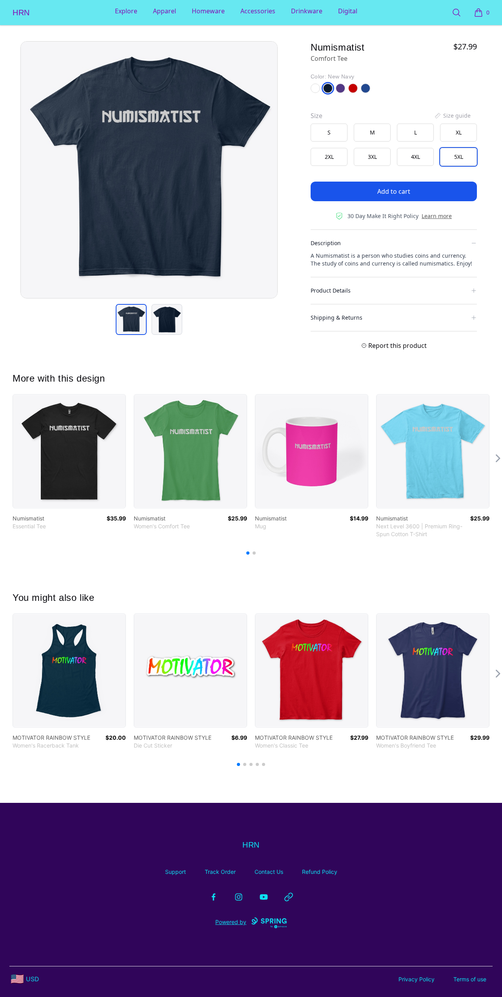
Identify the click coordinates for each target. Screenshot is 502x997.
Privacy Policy (416, 979)
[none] (452, 116)
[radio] (329, 133)
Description (326, 243)
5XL (458, 156)
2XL (329, 156)
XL (459, 132)
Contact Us (269, 871)
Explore (126, 11)
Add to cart (393, 191)
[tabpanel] (149, 169)
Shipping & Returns (336, 317)
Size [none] (316, 115)
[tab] (131, 319)
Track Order (220, 871)
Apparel (164, 11)
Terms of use (469, 979)
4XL (415, 156)
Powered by (230, 922)
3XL (372, 156)
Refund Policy (319, 871)
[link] (69, 451)
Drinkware (306, 11)
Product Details (331, 290)
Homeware (208, 11)
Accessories (257, 11)
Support (175, 871)
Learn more (437, 216)
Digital (347, 11)
